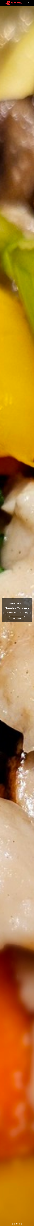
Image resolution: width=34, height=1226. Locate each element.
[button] (28, 2)
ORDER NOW (17, 618)
